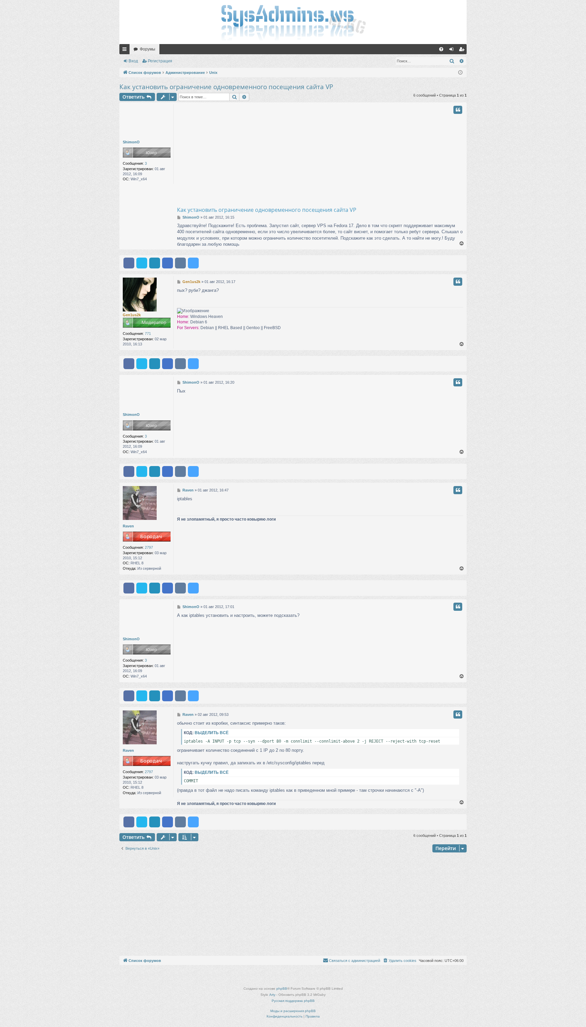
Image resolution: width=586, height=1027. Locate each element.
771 (148, 333)
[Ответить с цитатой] (457, 110)
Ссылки (126, 50)
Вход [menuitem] (452, 50)
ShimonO (131, 142)
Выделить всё (212, 732)
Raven (128, 526)
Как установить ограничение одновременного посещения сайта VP (226, 86)
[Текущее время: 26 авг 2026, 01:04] (460, 73)
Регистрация (160, 61)
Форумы (147, 49)
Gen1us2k (132, 315)
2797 (149, 547)
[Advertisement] (347, 154)
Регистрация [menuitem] (463, 50)
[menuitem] (441, 49)
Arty (272, 994)
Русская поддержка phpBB (293, 1001)
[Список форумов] (293, 22)
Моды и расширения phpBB (293, 1011)
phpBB (281, 988)
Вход (133, 61)
